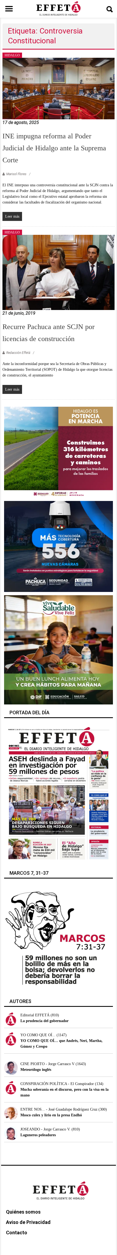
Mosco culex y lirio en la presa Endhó (51, 1115)
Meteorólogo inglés (35, 1070)
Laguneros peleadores (38, 1135)
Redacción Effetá (18, 353)
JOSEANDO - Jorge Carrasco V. (45, 1129)
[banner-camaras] (58, 546)
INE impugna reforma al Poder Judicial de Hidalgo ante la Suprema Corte (54, 148)
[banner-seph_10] (58, 649)
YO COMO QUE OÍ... (38, 1035)
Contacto (16, 1232)
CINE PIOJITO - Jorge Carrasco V (47, 1064)
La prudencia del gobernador (44, 1021)
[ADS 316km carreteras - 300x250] (58, 452)
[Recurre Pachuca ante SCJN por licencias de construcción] (58, 272)
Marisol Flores (16, 174)
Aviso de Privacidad (28, 1222)
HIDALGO (12, 55)
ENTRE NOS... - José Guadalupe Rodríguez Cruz (58, 1109)
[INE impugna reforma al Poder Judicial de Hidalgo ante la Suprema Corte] (58, 88)
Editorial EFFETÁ (35, 1015)
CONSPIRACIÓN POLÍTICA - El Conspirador (57, 1084)
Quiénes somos (23, 1212)
